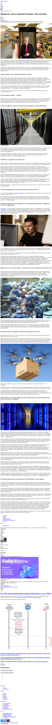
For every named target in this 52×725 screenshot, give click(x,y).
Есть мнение (3, 208)
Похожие (10, 670)
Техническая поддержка (13, 722)
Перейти (2, 583)
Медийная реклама (7, 714)
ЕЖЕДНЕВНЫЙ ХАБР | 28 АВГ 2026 (9, 586)
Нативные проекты (7, 715)
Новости (5, 694)
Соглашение (5, 707)
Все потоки (5, 1)
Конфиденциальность (7, 709)
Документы (5, 706)
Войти (4, 687)
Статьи (4, 693)
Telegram (2, 555)
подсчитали (31, 271)
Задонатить (3, 528)
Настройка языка (4, 722)
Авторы (4, 697)
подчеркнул (41, 475)
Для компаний (6, 705)
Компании (5, 696)
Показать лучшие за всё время (7, 672)
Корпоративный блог (7, 713)
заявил (7, 436)
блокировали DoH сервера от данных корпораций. (30, 597)
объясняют (47, 490)
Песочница (5, 699)
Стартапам (5, 717)
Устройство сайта (7, 703)
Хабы (4, 695)
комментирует (32, 263)
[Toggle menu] (1, 1)
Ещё (4, 664)
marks (2, 10)
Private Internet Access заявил (18, 193)
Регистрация (5, 689)
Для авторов (5, 704)
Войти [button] (2, 7)
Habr (7, 723)
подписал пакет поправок (23, 60)
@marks (5, 548)
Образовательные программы (9, 716)
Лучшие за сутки (4, 670)
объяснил (8, 184)
